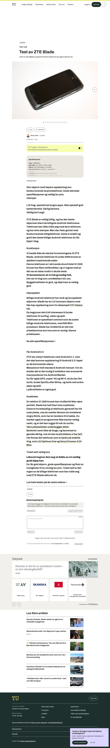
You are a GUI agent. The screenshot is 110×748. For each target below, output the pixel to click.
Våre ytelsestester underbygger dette (47, 427)
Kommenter (41, 129)
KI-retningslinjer (76, 717)
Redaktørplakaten (56, 723)
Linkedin (44, 714)
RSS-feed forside (47, 707)
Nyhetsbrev (75, 707)
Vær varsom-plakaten (39, 723)
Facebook (45, 710)
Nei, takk (92, 742)
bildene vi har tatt (72, 434)
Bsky (43, 717)
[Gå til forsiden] (14, 4)
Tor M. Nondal (17, 716)
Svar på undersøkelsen (80, 742)
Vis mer (32, 173)
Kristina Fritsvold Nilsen (20, 709)
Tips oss (93, 698)
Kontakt (15, 734)
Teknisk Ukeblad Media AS (28, 741)
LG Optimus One (47, 441)
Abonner (96, 4)
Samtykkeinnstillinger (78, 710)
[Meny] (104, 4)
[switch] (80, 148)
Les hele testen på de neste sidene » (46, 482)
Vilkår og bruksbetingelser (80, 714)
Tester (22, 42)
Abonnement (16, 729)
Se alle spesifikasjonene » (41, 341)
